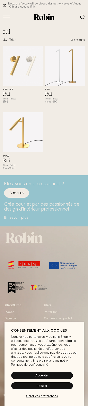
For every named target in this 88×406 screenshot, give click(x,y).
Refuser (42, 385)
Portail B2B (51, 311)
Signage (10, 318)
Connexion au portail (58, 318)
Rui (6, 94)
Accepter (42, 375)
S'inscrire (16, 193)
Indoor (9, 311)
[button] (82, 16)
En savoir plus (16, 217)
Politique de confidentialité (29, 364)
